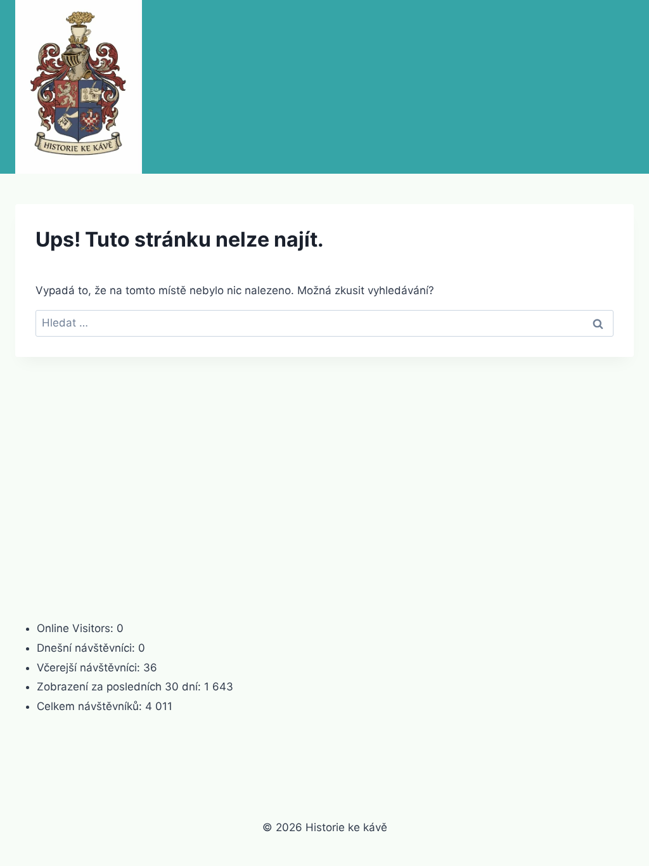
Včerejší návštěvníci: (90, 667)
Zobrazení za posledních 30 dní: (120, 686)
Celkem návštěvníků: (91, 706)
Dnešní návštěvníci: (87, 648)
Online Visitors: (77, 628)
